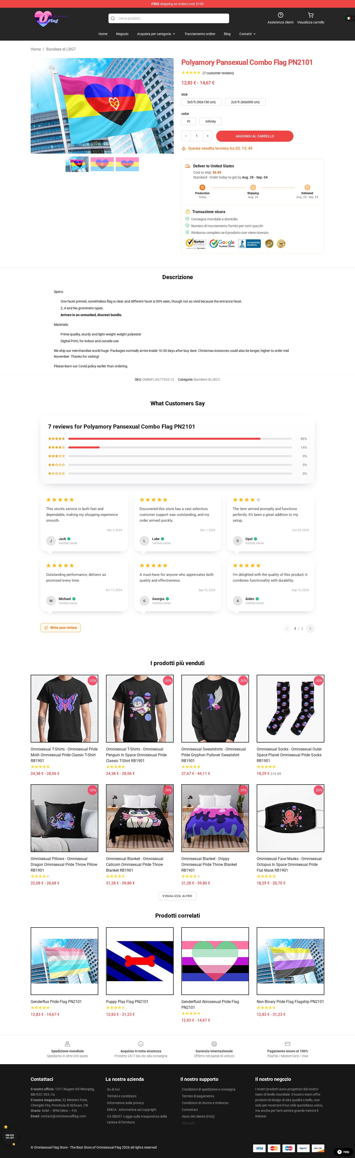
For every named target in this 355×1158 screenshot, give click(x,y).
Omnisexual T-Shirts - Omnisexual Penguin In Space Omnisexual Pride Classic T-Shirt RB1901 (136, 755)
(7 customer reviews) (218, 73)
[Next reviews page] (310, 628)
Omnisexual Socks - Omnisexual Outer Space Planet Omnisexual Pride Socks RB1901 (289, 755)
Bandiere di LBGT (61, 49)
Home (36, 49)
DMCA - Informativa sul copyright (131, 1110)
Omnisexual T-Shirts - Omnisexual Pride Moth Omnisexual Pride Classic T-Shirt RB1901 (64, 755)
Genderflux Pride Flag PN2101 (56, 1001)
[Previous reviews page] (287, 628)
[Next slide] (166, 106)
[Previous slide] (38, 106)
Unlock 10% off (10, 1136)
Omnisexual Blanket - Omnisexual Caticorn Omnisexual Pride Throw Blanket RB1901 (134, 864)
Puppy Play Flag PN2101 (127, 1001)
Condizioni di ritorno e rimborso (205, 1103)
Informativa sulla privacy (125, 1103)
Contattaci (190, 1110)
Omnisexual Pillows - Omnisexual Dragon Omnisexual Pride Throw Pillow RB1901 (64, 864)
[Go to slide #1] (77, 164)
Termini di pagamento (198, 1096)
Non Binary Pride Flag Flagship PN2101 (290, 1001)
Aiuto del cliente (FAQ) (198, 1116)
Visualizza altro (177, 896)
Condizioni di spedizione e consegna (208, 1089)
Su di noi (113, 1089)
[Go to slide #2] (102, 164)
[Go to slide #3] (127, 164)
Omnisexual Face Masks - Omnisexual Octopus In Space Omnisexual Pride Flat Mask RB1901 (289, 864)
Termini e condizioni (121, 1096)
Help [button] (346, 1152)
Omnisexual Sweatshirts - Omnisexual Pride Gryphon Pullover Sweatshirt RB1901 (213, 755)
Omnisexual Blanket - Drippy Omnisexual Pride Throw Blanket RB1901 (209, 864)
